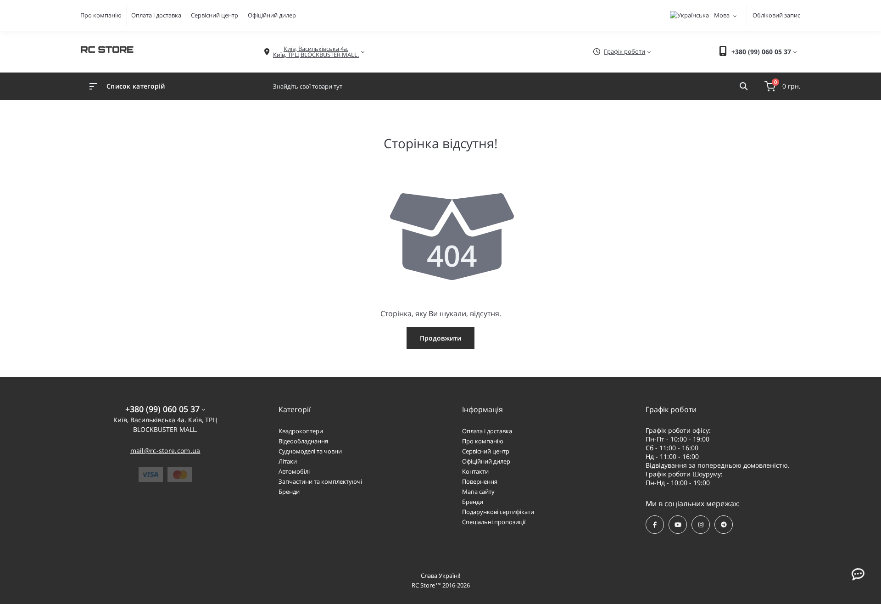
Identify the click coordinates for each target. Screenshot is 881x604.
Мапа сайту (478, 491)
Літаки (288, 461)
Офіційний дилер (272, 15)
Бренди (289, 491)
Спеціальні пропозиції (493, 522)
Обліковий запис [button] (776, 15)
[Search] (743, 86)
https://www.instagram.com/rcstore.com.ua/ (700, 524)
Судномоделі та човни (310, 451)
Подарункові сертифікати (498, 512)
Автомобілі (294, 471)
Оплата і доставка (156, 15)
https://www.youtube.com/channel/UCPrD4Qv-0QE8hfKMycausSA (678, 524)
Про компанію (101, 15)
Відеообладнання (303, 441)
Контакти (475, 471)
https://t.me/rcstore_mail (723, 524)
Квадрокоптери (301, 431)
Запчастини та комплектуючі (320, 481)
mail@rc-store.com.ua (165, 450)
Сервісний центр (214, 15)
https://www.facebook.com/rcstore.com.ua (655, 524)
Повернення (479, 481)
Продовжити (440, 338)
